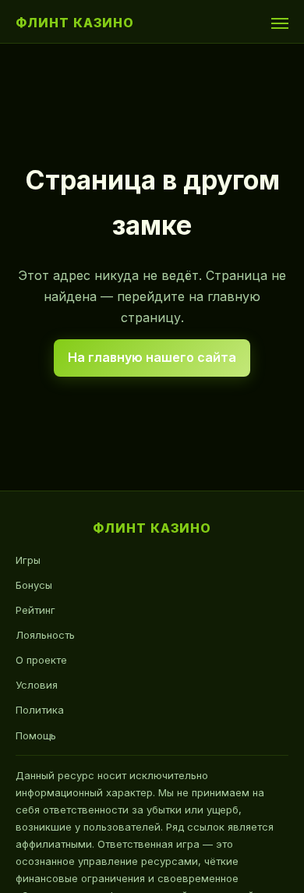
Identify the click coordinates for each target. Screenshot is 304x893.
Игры (28, 560)
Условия (37, 685)
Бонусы (34, 585)
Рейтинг (35, 610)
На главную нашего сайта (152, 357)
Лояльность (45, 635)
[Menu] (279, 23)
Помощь (36, 735)
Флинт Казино (75, 22)
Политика (40, 709)
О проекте (41, 660)
